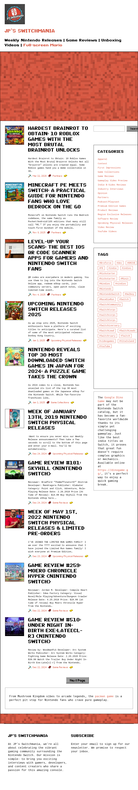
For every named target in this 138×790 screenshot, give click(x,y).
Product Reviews (108, 210)
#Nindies (104, 283)
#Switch (124, 299)
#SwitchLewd (106, 330)
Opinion (102, 193)
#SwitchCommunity (110, 304)
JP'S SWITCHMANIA (28, 736)
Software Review (108, 218)
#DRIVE (131, 263)
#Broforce (105, 263)
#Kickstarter (107, 273)
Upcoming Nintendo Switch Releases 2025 (56, 309)
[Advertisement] (69, 84)
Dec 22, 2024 (40, 610)
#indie (113, 268)
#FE (101, 268)
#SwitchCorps (107, 309)
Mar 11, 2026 (40, 176)
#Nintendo (105, 289)
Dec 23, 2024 (40, 556)
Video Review (106, 227)
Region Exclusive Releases (114, 214)
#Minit (125, 278)
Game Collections (60, 402)
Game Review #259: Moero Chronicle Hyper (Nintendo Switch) (54, 573)
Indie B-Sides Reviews (112, 184)
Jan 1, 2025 (39, 340)
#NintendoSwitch (109, 294)
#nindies (120, 283)
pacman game (104, 696)
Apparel (102, 159)
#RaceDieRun (106, 299)
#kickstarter (107, 278)
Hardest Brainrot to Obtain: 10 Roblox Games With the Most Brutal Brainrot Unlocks (58, 139)
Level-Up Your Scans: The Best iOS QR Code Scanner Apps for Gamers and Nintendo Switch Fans (58, 255)
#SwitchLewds (127, 330)
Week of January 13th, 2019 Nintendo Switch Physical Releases (57, 420)
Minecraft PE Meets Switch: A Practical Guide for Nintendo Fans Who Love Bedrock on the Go (57, 195)
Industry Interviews (110, 189)
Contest (102, 163)
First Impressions (109, 167)
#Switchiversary (109, 325)
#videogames (106, 341)
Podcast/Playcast (108, 201)
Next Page (77, 680)
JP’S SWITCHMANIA (30, 31)
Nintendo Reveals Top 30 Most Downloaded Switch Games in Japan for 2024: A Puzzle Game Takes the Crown (57, 363)
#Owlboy (129, 294)
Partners (57, 176)
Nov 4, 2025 (39, 294)
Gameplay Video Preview (112, 180)
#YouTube (104, 346)
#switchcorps (107, 315)
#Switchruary (107, 336)
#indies (126, 268)
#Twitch (125, 336)
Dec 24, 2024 (40, 453)
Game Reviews (60, 502)
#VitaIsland (126, 341)
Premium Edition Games (112, 206)
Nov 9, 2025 (39, 232)
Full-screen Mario (43, 45)
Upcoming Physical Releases (66, 340)
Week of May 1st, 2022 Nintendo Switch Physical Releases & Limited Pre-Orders (56, 522)
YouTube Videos (107, 231)
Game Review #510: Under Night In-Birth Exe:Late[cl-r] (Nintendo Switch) (55, 630)
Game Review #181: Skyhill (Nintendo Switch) (55, 468)
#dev (119, 263)
